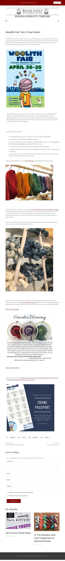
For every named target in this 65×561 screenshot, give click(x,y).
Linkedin (46, 437)
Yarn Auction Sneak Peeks (18, 533)
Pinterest (35, 437)
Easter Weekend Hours (53, 445)
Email (9, 480)
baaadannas (21, 35)
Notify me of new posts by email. (18, 495)
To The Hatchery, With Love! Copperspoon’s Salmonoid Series (44, 538)
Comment (10, 461)
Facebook (12, 437)
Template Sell (44, 556)
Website (9, 486)
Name (9, 473)
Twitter (24, 437)
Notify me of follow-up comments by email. (21, 492)
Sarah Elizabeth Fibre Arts (23, 144)
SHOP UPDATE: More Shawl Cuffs (15, 445)
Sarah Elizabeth (29, 161)
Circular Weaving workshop (29, 302)
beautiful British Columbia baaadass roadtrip (45, 209)
